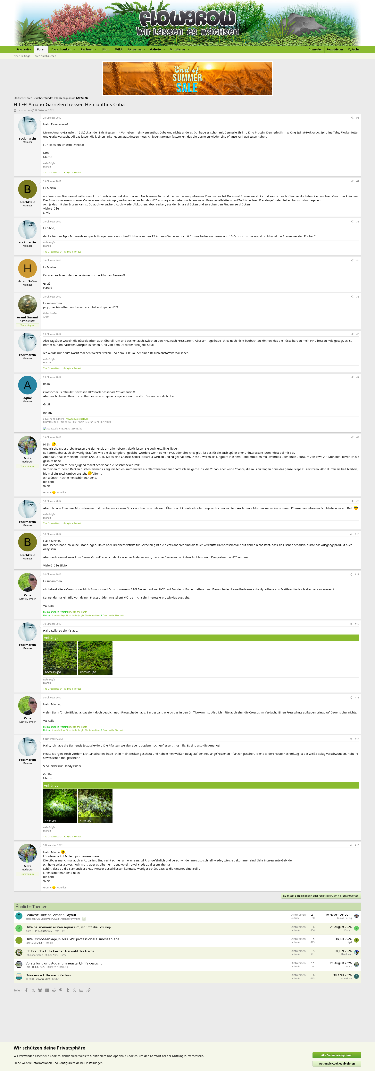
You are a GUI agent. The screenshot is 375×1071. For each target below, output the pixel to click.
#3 (357, 221)
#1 (357, 117)
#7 (357, 377)
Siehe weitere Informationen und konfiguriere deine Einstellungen (58, 1063)
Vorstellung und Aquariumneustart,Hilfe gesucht (64, 963)
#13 (357, 697)
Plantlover (346, 954)
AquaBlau (346, 978)
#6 (357, 334)
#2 (357, 181)
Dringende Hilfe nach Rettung (49, 975)
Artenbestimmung (70, 918)
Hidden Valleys (58, 615)
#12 (357, 624)
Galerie (155, 49)
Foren (41, 49)
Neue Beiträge (22, 56)
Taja (28, 967)
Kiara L (29, 931)
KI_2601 (30, 979)
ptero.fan (31, 918)
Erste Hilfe (59, 931)
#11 (357, 574)
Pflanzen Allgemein (57, 967)
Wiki (118, 49)
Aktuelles (135, 49)
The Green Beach (52, 172)
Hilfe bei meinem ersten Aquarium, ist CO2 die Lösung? (68, 927)
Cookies (55, 1056)
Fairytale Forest (72, 172)
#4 (357, 260)
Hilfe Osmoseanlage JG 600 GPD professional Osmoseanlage (72, 939)
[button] (63, 49)
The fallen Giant (92, 615)
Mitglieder (178, 49)
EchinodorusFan (34, 955)
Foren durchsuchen (44, 56)
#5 (357, 296)
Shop (105, 49)
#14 (357, 738)
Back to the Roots (77, 612)
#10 (357, 534)
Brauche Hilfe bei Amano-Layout (51, 914)
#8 (357, 437)
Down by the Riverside (113, 615)
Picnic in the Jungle (75, 615)
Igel (28, 943)
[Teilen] (352, 118)
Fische (63, 955)
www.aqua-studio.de (77, 418)
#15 (357, 845)
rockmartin (23, 110)
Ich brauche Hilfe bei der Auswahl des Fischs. (60, 951)
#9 (357, 501)
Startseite (24, 49)
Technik (48, 943)
